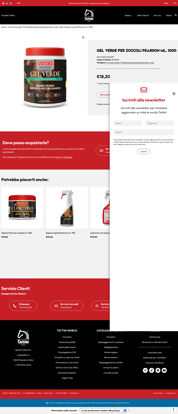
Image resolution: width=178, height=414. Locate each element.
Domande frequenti (67, 372)
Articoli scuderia (111, 367)
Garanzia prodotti (67, 342)
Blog (166, 3)
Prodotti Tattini (8, 15)
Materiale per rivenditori (154, 357)
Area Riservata (155, 352)
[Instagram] (145, 370)
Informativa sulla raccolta (64, 410)
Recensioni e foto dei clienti (154, 342)
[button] (83, 37)
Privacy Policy (158, 393)
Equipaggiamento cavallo (111, 362)
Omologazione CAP (67, 352)
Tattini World (143, 15)
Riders (169, 15)
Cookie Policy (170, 393)
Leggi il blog (67, 377)
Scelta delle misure (67, 347)
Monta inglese (110, 352)
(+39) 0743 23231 (23, 365)
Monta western (111, 357)
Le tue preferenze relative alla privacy (100, 410)
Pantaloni (110, 337)
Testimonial (154, 337)
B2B (18, 3)
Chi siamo (67, 337)
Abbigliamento (111, 347)
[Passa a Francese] (10, 3)
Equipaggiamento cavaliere (111, 342)
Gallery (128, 15)
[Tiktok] (151, 370)
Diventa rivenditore (155, 362)
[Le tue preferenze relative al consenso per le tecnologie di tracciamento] (173, 409)
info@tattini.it (23, 355)
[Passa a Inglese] (7, 3)
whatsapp (67, 157)
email (58, 157)
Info (175, 3)
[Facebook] (157, 370)
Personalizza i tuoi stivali (67, 362)
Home (3, 27)
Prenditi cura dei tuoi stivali (67, 357)
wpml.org (70, 403)
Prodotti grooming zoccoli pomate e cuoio (40, 27)
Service (157, 15)
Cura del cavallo (15, 27)
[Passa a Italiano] (3, 3)
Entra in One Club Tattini (67, 367)
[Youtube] (164, 370)
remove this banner (122, 403)
